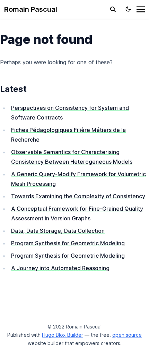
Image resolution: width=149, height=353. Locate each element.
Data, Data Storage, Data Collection (58, 230)
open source (127, 335)
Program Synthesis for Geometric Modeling (68, 243)
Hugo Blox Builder (62, 335)
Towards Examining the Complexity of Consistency (78, 196)
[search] (113, 9)
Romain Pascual (30, 9)
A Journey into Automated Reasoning (60, 268)
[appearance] (128, 9)
